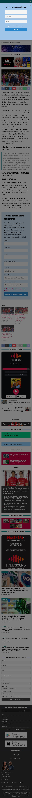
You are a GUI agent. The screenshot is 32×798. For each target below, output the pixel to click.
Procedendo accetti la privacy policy (17, 26)
